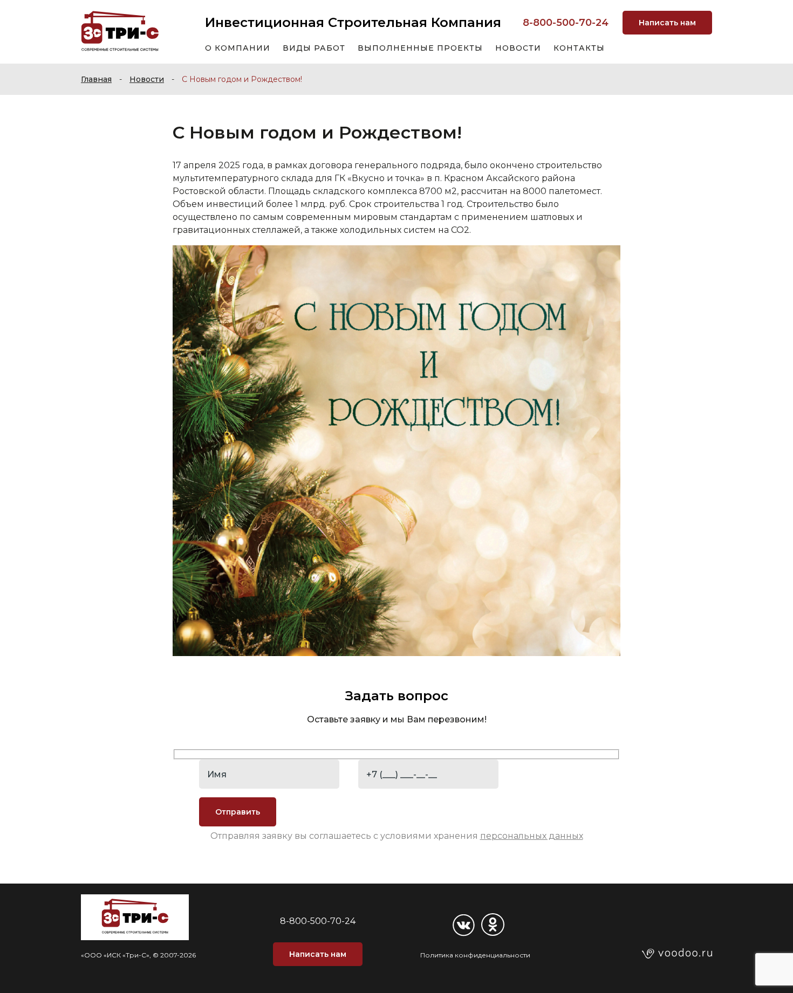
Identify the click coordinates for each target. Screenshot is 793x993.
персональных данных (531, 836)
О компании (237, 48)
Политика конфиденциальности (475, 955)
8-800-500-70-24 (566, 23)
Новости (518, 48)
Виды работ (314, 48)
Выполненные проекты (420, 48)
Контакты (579, 48)
